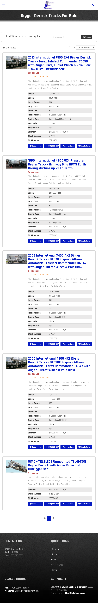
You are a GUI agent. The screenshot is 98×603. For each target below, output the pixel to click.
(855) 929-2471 (53, 146)
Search (88, 37)
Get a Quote (36, 146)
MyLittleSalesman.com (75, 593)
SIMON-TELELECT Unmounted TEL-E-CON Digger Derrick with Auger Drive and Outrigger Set (57, 465)
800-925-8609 (17, 555)
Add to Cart (69, 146)
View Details (85, 146)
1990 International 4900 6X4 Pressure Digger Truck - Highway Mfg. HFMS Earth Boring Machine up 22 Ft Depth (57, 164)
